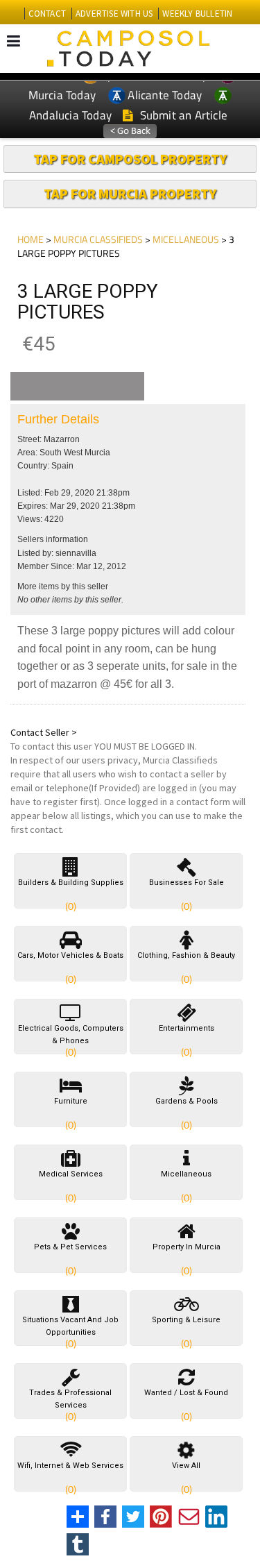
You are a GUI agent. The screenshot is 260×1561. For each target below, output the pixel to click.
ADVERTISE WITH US (114, 13)
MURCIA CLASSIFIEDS (98, 239)
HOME (30, 239)
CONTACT (47, 13)
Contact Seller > (43, 732)
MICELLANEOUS (186, 239)
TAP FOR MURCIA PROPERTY (130, 193)
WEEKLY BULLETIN (197, 13)
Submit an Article (182, 115)
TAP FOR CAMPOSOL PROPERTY (130, 158)
